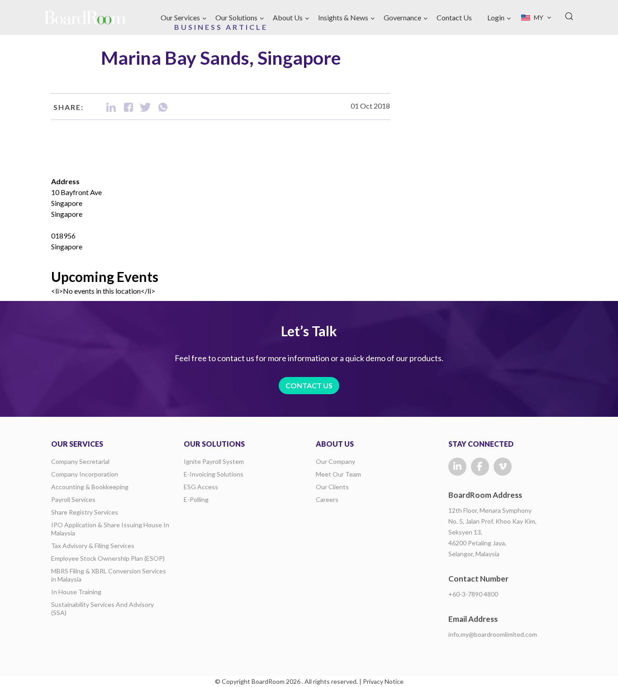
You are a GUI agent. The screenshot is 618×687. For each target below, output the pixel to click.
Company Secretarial (80, 461)
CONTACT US (309, 385)
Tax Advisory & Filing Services (92, 545)
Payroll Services (73, 499)
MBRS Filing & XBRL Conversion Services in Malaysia (108, 575)
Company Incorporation (84, 474)
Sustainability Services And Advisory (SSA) (102, 608)
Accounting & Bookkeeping (89, 487)
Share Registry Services (84, 512)
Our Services (180, 17)
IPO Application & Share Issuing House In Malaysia (110, 529)
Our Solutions (236, 17)
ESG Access (201, 487)
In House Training (76, 592)
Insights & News (343, 17)
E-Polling (196, 499)
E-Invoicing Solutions (213, 474)
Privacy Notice (383, 681)
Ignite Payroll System (214, 461)
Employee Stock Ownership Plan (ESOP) (108, 558)
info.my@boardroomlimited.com (492, 634)
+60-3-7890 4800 (473, 594)
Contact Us (454, 17)
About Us (288, 17)
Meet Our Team (338, 474)
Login (495, 17)
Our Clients (332, 487)
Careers (327, 499)
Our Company (335, 461)
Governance (402, 17)
